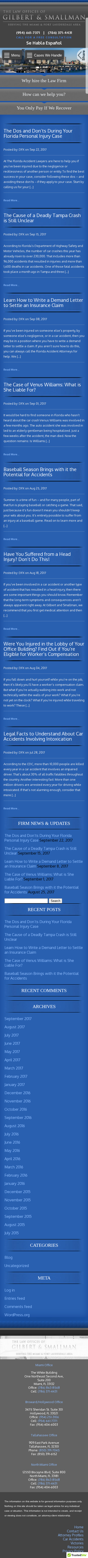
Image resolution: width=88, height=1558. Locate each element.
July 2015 (11, 1233)
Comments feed (18, 1306)
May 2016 (12, 1150)
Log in (9, 1290)
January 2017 (14, 1084)
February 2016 (15, 1175)
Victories (77, 1543)
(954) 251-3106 (49, 1417)
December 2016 (17, 1092)
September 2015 (18, 1216)
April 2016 (12, 1158)
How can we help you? (44, 94)
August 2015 (14, 1224)
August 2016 (14, 1125)
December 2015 (17, 1191)
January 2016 (14, 1183)
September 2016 (18, 1117)
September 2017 (18, 1018)
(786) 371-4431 (60, 32)
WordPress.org (17, 1314)
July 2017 (11, 1035)
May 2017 (12, 1051)
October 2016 (15, 1109)
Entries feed (14, 1298)
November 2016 (17, 1101)
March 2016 (13, 1167)
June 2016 (12, 1142)
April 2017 (12, 1060)
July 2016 (11, 1134)
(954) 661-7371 (28, 32)
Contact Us (75, 1531)
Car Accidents (73, 1539)
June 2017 (12, 1043)
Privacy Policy (73, 1551)
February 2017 (15, 1076)
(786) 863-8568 (49, 1387)
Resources (76, 1547)
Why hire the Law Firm (44, 80)
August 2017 (14, 1027)
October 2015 (15, 1208)
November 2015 (17, 1200)
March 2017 (13, 1068)
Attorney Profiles (71, 1535)
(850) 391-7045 (49, 1450)
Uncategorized (16, 1265)
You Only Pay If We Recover (44, 107)
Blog (8, 1257)
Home (79, 1527)
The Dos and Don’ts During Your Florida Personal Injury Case (38, 838)
